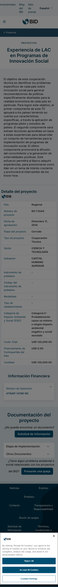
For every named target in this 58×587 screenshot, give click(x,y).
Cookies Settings (29, 578)
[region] (29, 559)
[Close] (53, 536)
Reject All (29, 561)
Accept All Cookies (29, 570)
